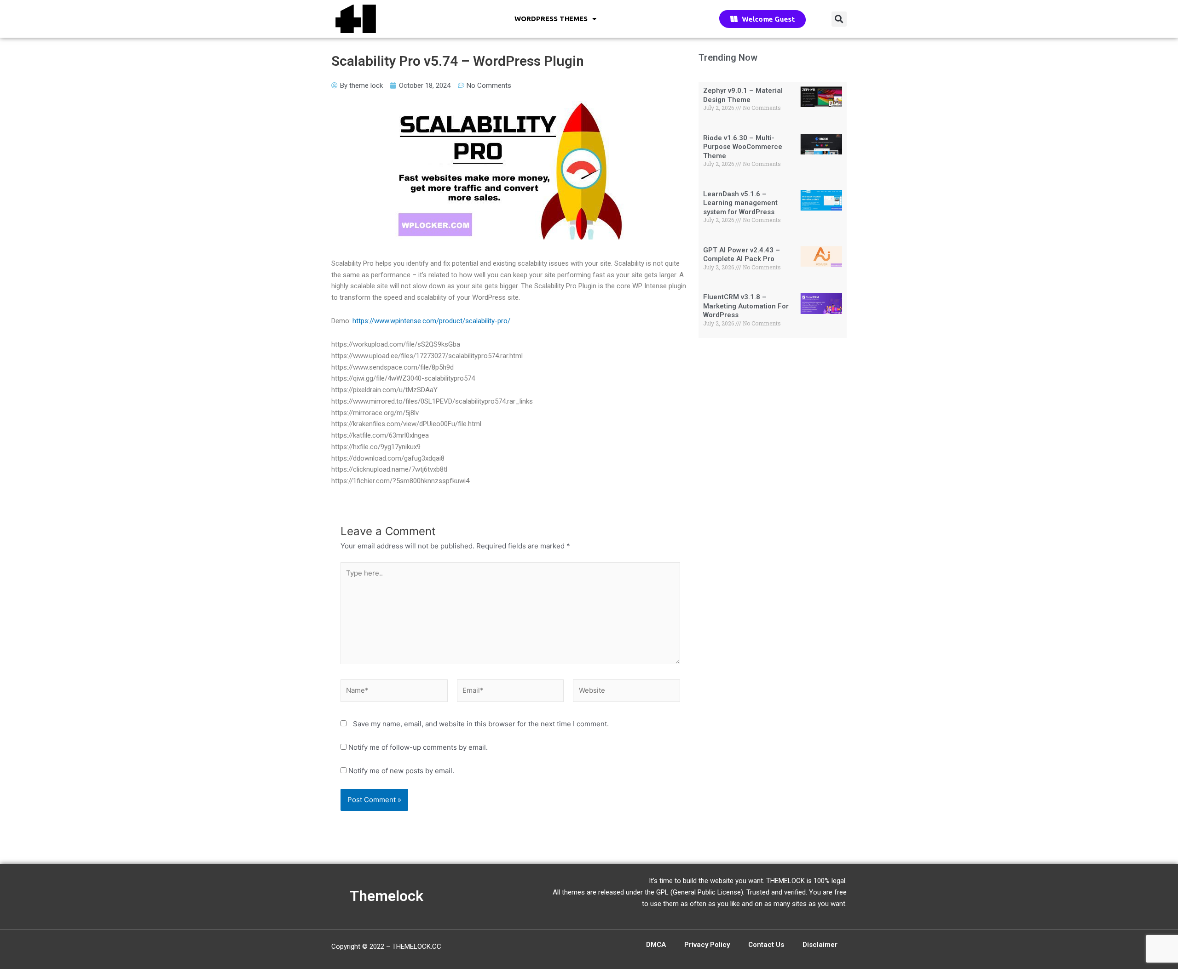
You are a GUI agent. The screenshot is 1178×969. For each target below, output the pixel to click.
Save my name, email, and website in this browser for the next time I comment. (481, 723)
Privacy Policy (707, 944)
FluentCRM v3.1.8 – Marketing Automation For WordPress (746, 306)
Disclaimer (820, 944)
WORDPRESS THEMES (551, 19)
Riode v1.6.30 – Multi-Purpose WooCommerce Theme (742, 147)
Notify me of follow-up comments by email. (418, 747)
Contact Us (766, 944)
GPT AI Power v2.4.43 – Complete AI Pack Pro (741, 254)
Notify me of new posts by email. (401, 770)
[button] (839, 19)
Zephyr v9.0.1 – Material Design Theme (743, 95)
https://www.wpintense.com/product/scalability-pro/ (431, 321)
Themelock (386, 896)
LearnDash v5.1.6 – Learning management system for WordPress (740, 203)
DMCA (656, 944)
